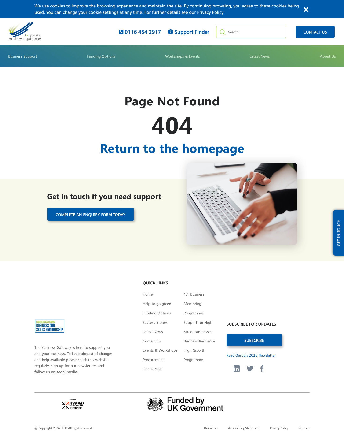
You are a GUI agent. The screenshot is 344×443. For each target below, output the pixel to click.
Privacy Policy (210, 12)
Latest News (260, 56)
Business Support (22, 56)
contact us (315, 31)
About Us (328, 56)
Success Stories (155, 322)
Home (148, 294)
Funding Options (101, 56)
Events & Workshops (160, 350)
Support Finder (191, 32)
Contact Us (152, 341)
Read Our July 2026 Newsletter (251, 355)
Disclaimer (211, 428)
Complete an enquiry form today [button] (90, 214)
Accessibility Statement (244, 428)
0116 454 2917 (142, 32)
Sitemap (304, 428)
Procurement (153, 359)
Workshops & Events (182, 56)
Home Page (152, 369)
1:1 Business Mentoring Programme (194, 303)
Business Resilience (199, 341)
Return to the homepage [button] (172, 148)
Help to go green (157, 303)
